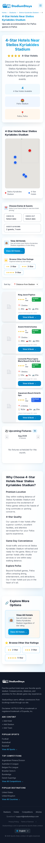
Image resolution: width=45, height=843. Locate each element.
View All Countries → (11, 799)
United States (7, 792)
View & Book (29, 317)
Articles (39, 812)
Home (4, 12)
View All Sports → (9, 749)
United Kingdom (8, 796)
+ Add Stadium (8, 724)
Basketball (6, 742)
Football (5, 739)
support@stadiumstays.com (27, 816)
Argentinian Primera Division (13, 760)
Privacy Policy (14, 822)
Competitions (27, 812)
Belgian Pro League (10, 767)
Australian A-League (10, 764)
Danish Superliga (9, 778)
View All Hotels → (14, 251)
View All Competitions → (12, 781)
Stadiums (12, 12)
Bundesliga (6, 774)
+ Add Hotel (7, 721)
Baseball (5, 746)
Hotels (16, 812)
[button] (30, 151)
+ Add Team (7, 728)
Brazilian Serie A (8, 771)
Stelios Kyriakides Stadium (29, 12)
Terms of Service (27, 822)
